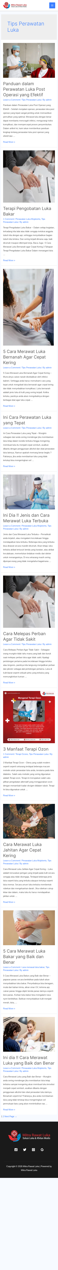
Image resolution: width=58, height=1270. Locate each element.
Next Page (11, 1116)
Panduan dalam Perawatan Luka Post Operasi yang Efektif (24, 89)
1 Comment (8, 219)
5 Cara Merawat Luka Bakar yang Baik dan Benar (24, 956)
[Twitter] (24, 1149)
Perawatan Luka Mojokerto (28, 219)
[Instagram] (33, 1149)
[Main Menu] (52, 5)
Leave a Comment (11, 100)
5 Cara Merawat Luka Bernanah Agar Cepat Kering (24, 357)
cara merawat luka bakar (33, 967)
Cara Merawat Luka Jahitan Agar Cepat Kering (22, 850)
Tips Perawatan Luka (31, 100)
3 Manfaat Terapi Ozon (26, 749)
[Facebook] (16, 1149)
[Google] (42, 1149)
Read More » (9, 142)
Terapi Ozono (22, 754)
